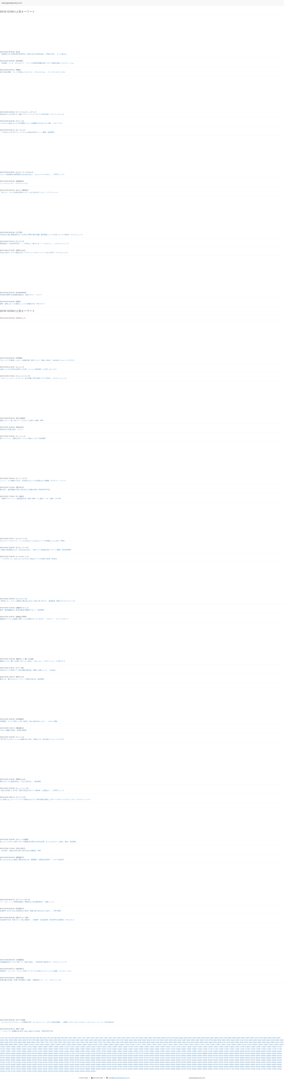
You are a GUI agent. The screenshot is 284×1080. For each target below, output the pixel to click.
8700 (188, 1042)
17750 (279, 1049)
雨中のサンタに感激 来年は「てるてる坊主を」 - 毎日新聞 (20, 781)
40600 (173, 1069)
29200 (88, 1060)
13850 (146, 1047)
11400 (169, 1044)
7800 (108, 1042)
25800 (8, 1058)
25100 (215, 1055)
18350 (61, 1051)
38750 (258, 1066)
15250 (13, 1049)
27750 (215, 1058)
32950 (205, 1062)
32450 (152, 1062)
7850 (113, 1042)
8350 (157, 1042)
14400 (205, 1047)
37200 (93, 1066)
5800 (215, 1040)
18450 (72, 1051)
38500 (231, 1066)
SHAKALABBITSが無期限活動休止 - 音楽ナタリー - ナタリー (21, 295)
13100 (66, 1047)
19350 (168, 1051)
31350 (34, 1062)
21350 (98, 1053)
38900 (274, 1066)
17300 (231, 1049)
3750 (33, 1040)
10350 (57, 1044)
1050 (74, 1038)
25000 (205, 1055)
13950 (157, 1047)
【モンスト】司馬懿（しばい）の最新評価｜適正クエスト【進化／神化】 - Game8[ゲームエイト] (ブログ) (37, 360)
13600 (120, 1047)
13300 (88, 1047)
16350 (130, 1049)
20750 (34, 1053)
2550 (207, 1038)
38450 (226, 1066)
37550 (130, 1066)
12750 (29, 1047)
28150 (258, 1058)
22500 (221, 1053)
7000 (37, 1042)
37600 (136, 1066)
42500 (93, 1071)
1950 (154, 1038)
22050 (173, 1053)
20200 (258, 1051)
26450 (77, 1058)
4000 (55, 1040)
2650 (216, 1038)
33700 (2, 1064)
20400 (279, 1051)
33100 (221, 1062)
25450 (253, 1055)
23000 (274, 1053)
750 (52, 1038)
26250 (56, 1058)
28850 (50, 1060)
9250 (237, 1042)
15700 (61, 1049)
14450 (210, 1047)
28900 (56, 1060)
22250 (194, 1053)
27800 (221, 1058)
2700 (221, 1038)
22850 (258, 1053)
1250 (92, 1038)
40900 (205, 1069)
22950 (269, 1053)
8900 (206, 1042)
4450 (95, 1040)
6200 (250, 1040)
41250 (242, 1069)
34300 (66, 1064)
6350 (264, 1040)
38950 (279, 1066)
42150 (56, 1071)
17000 (199, 1049)
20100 (247, 1051)
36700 (40, 1066)
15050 (274, 1047)
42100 (50, 1071)
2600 (212, 1038)
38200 (199, 1066)
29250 (93, 1060)
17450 (247, 1049)
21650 (130, 1053)
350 (23, 1038)
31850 (88, 1062)
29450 (114, 1060)
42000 (40, 1071)
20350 (274, 1051)
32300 (136, 1062)
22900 (263, 1053)
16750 (173, 1049)
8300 (153, 1042)
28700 (34, 1060)
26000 (29, 1058)
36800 (50, 1066)
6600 (2, 1042)
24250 (125, 1055)
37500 (125, 1066)
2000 (159, 1038)
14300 (194, 1047)
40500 (162, 1069)
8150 (140, 1042)
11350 (164, 1044)
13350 (93, 1047)
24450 (146, 1055)
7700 (100, 1042)
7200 (55, 1042)
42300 (72, 1071)
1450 (110, 1038)
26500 (82, 1058)
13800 (141, 1047)
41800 (18, 1071)
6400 (268, 1040)
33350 (247, 1062)
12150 (249, 1044)
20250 (263, 1051)
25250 (231, 1055)
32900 (199, 1062)
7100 (46, 1042)
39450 (50, 1069)
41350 (253, 1069)
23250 (18, 1055)
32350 (141, 1062)
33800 (13, 1064)
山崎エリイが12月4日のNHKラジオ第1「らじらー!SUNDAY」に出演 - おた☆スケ (28, 369)
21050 (66, 1053)
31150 (13, 1062)
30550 (231, 1060)
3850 (42, 1040)
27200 (157, 1058)
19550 (189, 1051)
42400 (82, 1071)
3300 (274, 1038)
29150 (82, 1060)
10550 (79, 1044)
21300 (93, 1053)
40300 (141, 1069)
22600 (231, 1053)
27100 (146, 1058)
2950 (243, 1038)
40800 (194, 1069)
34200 (56, 1064)
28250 (269, 1058)
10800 (105, 1044)
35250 (168, 1064)
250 (16, 1038)
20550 (13, 1053)
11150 (143, 1044)
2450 (199, 1038)
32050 (109, 1062)
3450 (6, 1040)
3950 (51, 1040)
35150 (157, 1064)
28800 (45, 1060)
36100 (258, 1064)
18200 (45, 1051)
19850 (221, 1051)
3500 (11, 1040)
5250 (166, 1040)
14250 (189, 1047)
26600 (93, 1058)
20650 (24, 1053)
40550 (168, 1069)
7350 (69, 1042)
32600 (168, 1062)
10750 (100, 1044)
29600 (130, 1060)
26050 (34, 1058)
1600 (123, 1038)
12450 (281, 1044)
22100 (178, 1053)
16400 (136, 1049)
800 (55, 1038)
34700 (109, 1064)
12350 (270, 1044)
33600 (274, 1062)
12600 (13, 1047)
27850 (226, 1058)
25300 (237, 1055)
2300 (185, 1038)
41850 (24, 1071)
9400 (250, 1042)
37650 (141, 1066)
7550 (86, 1042)
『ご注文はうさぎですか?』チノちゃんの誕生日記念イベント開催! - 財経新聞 (27, 132)
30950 (274, 1060)
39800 (88, 1069)
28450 (8, 1060)
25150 (221, 1055)
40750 (189, 1069)
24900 (194, 1055)
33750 (8, 1064)
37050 (77, 1066)
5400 (179, 1040)
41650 (2, 1071)
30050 (178, 1060)
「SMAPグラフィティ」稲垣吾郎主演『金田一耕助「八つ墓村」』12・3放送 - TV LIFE (30, 498)
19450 (178, 1051)
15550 (45, 1049)
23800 (77, 1055)
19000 (130, 1051)
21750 (141, 1053)
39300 (34, 1069)
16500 (146, 1049)
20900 (50, 1053)
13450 (104, 1047)
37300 (104, 1066)
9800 (2, 1044)
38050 (183, 1066)
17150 (215, 1049)
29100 (77, 1060)
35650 (210, 1064)
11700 (201, 1044)
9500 (259, 1042)
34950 (136, 1064)
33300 (242, 1062)
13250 (82, 1047)
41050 (221, 1069)
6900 (29, 1042)
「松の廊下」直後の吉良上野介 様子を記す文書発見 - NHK (20, 850)
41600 (279, 1069)
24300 (130, 1055)
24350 (136, 1055)
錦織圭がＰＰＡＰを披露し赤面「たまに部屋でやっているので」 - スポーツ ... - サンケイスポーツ (34, 619)
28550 (18, 1060)
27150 (152, 1058)
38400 (221, 1066)
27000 (136, 1058)
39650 (72, 1069)
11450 (175, 1044)
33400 (253, 1062)
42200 (61, 1071)
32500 (157, 1062)
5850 (219, 1040)
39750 (82, 1069)
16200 (114, 1049)
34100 (45, 1064)
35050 (146, 1064)
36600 (29, 1066)
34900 (130, 1064)
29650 (136, 1060)
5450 (184, 1040)
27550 (194, 1058)
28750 (40, 1060)
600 (41, 1038)
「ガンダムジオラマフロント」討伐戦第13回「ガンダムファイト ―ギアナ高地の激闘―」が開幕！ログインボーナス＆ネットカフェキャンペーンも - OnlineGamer (57, 1022)
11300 (159, 1044)
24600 (162, 1055)
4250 (77, 1040)
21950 (162, 1053)
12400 (276, 1044)
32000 (104, 1062)
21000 (61, 1053)
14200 (183, 1047)
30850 (263, 1060)
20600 (18, 1053)
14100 (173, 1047)
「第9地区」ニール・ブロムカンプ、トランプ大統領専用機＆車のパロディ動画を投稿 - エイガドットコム (37, 63)
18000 (24, 1051)
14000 (162, 1047)
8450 (166, 1042)
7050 (42, 1042)
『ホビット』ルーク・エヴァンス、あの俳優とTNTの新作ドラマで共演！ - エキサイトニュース (33, 378)
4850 (131, 1040)
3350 (278, 1038)
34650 (104, 1064)
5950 (228, 1040)
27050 (141, 1058)
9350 (246, 1042)
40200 (130, 1069)
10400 (63, 1044)
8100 (135, 1042)
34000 (34, 1064)
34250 (61, 1064)
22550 (226, 1053)
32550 (162, 1062)
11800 (212, 1044)
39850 (93, 1069)
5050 (148, 1040)
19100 (141, 1051)
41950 (34, 1071)
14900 (258, 1047)
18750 (104, 1051)
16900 (189, 1049)
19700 (205, 1051)
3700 (29, 1040)
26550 (88, 1058)
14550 (221, 1047)
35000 (141, 1064)
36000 (247, 1064)
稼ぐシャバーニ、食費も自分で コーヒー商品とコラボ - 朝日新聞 (22, 438)
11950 (228, 1044)
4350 (86, 1040)
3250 (270, 1038)
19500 (183, 1051)
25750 (2, 1058)
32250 (130, 1062)
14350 (199, 1047)
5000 (144, 1040)
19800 (215, 1051)
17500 (253, 1049)
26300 (61, 1058)
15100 (279, 1047)
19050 (136, 1051)
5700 (206, 1040)
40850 (199, 1069)
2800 (230, 1038)
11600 (191, 1044)
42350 (77, 1071)
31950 (98, 1062)
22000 (168, 1053)
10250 (47, 1044)
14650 (231, 1047)
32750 (183, 1062)
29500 (120, 1060)
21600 (125, 1053)
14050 (168, 1047)
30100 (183, 1060)
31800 (82, 1062)
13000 (56, 1047)
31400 (40, 1062)
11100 (137, 1044)
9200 (233, 1042)
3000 (247, 1038)
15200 (8, 1049)
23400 (34, 1055)
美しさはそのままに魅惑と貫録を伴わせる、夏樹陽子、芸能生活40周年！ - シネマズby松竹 (32, 859)
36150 (263, 1064)
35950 (242, 1064)
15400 (29, 1049)
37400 (114, 1066)
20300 (269, 1051)
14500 (215, 1047)
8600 (179, 1042)
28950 (61, 1060)
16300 (125, 1049)
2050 (163, 1038)
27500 (189, 1058)
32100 (114, 1062)
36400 (8, 1066)
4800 (126, 1040)
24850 (189, 1055)
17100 (210, 1049)
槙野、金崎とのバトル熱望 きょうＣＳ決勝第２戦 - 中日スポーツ (22, 304)
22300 (199, 1053)
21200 (82, 1053)
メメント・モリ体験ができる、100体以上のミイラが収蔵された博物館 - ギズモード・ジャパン (33, 480)
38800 (263, 1066)
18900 (120, 1051)
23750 (72, 1055)
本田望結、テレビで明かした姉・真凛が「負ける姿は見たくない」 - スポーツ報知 (28, 721)
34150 (50, 1064)
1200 (88, 1038)
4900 (135, 1040)
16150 (109, 1049)
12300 (265, 1044)
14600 (226, 1047)
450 (30, 1038)
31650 (66, 1062)
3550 (15, 1040)
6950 (33, 1042)
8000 (126, 1042)
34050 (40, 1064)
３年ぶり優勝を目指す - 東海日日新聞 (13, 730)
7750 (104, 1042)
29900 (162, 1060)
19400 (173, 1051)
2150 (172, 1038)
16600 (157, 1049)
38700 (253, 1066)
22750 (247, 1053)
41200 (237, 1069)
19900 (226, 1051)
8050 (131, 1042)
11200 (148, 1044)
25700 (279, 1055)
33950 (29, 1064)
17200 (221, 1049)
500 (34, 1038)
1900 (150, 1038)
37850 (162, 1066)
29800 (152, 1060)
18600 (88, 1051)
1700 (132, 1038)
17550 (258, 1049)
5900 (224, 1040)
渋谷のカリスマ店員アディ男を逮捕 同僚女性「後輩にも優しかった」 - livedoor (28, 670)
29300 (98, 1060)
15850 (77, 1049)
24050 (104, 1055)
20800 (40, 1053)
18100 (34, 1051)
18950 (125, 1051)
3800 (37, 1040)
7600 (91, 1042)
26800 (114, 1058)
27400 (178, 1058)
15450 (34, 1049)
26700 (104, 1058)
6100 (242, 1040)
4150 (69, 1040)
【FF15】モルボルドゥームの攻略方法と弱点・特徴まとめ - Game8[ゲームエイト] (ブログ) (32, 739)
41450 (263, 1069)
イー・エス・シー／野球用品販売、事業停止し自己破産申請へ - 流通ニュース (27, 902)
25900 (18, 1058)
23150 (8, 1055)
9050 (219, 1042)
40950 (210, 1069)
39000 (2, 1069)
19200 (152, 1051)
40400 (152, 1069)
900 (62, 1038)
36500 (18, 1066)
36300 (279, 1064)
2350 (190, 1038)
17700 (274, 1049)
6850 (24, 1042)
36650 (34, 1066)
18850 (114, 1051)
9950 (15, 1044)
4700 (117, 1040)
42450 (88, 1071)
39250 (29, 1069)
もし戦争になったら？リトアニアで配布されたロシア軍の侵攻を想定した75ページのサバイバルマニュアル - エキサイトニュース (45, 799)
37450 (120, 1066)
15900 (82, 1049)
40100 (120, 1069)
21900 (157, 1053)
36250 (274, 1064)
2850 (234, 1038)
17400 (242, 1049)
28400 (2, 1060)
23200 (13, 1055)
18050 (29, 1051)
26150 (45, 1058)
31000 (279, 1060)
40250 (136, 1069)
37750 (152, 1066)
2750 (225, 1038)
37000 (72, 1066)
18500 (77, 1051)
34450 (82, 1064)
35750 (221, 1064)
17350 (237, 1049)
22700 (242, 1053)
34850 (125, 1064)
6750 (15, 1042)
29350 (104, 1060)
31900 (93, 1062)
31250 (24, 1062)
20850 (45, 1053)
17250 (226, 1049)
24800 (183, 1055)
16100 (104, 1049)
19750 (210, 1051)
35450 (189, 1064)
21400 (104, 1053)
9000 (215, 1042)
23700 (66, 1055)
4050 (60, 1040)
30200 (194, 1060)
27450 (183, 1058)
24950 (199, 1055)
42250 (66, 1071)
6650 (6, 1042)
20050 (242, 1051)
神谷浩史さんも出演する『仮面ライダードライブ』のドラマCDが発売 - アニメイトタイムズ (32, 114)
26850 (120, 1058)
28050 (247, 1058)
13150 (72, 1047)
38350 (215, 1066)
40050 (114, 1069)
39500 (56, 1069)
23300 (24, 1055)
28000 (242, 1058)
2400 (194, 1038)
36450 (13, 1066)
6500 (277, 1040)
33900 (24, 1064)
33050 (215, 1062)
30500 (226, 1060)
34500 (88, 1064)
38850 (269, 1066)
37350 (109, 1066)
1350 (101, 1038)
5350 (175, 1040)
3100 (256, 1038)
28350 (279, 1058)
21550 (120, 1053)
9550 (264, 1042)
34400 (77, 1064)
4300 (82, 1040)
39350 (40, 1069)
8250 (148, 1042)
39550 (61, 1069)
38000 (178, 1066)
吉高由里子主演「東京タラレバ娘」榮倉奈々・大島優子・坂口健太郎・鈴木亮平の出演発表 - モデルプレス (37, 920)
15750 (66, 1049)
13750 (136, 1047)
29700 (141, 1060)
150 (9, 1038)
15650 (56, 1049)
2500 (203, 1038)
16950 (194, 1049)
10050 (26, 1044)
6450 (273, 1040)
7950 (122, 1042)
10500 (73, 1044)
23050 (279, 1053)
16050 (98, 1049)
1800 (141, 1038)
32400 (146, 1062)
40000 (109, 1069)
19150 (146, 1051)
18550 (82, 1051)
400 (27, 1038)
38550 (237, 1066)
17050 (205, 1049)
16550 (152, 1049)
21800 (146, 1053)
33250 (237, 1062)
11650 (196, 1044)
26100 (40, 1058)
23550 (50, 1055)
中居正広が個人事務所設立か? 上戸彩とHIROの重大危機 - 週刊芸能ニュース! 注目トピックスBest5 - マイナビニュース (41, 234)
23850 (82, 1055)
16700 (168, 1049)
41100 (226, 1069)
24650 (168, 1055)
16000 (93, 1049)
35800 (226, 1064)
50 (3, 1038)
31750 (77, 1062)
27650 (205, 1058)
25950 (24, 1058)
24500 (152, 1055)
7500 (82, 1042)
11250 (153, 1044)
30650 (242, 1060)
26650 (98, 1058)
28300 (274, 1058)
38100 (189, 1066)
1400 (105, 1038)
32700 (178, 1062)
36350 (2, 1066)
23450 (40, 1055)
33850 (18, 1064)
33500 (263, 1062)
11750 (207, 1044)
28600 (24, 1060)
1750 (136, 1038)
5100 (153, 1040)
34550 (93, 1064)
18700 (98, 1051)
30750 (253, 1060)
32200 (125, 1062)
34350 (72, 1064)
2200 (176, 1038)
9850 (6, 1044)
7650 (95, 1042)
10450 (68, 1044)
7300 (64, 1042)
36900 (61, 1066)
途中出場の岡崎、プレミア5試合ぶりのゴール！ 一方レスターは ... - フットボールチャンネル (32, 72)
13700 (130, 1047)
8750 (193, 1042)
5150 (157, 1040)
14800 (247, 1047)
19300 (162, 1051)
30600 (237, 1060)
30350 (210, 1060)
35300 (173, 1064)
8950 (211, 1042)
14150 (178, 1047)
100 (5, 1038)
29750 (146, 1060)
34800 (120, 1064)
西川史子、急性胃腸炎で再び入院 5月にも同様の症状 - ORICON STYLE (25, 489)
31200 (18, 1062)
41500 (269, 1069)
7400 (73, 1042)
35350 (178, 1064)
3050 (252, 1038)
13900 (152, 1047)
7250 (60, 1042)
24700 (173, 1055)
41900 (29, 1071)
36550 (24, 1066)
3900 (46, 1040)
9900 (11, 1044)
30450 (221, 1060)
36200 (269, 1064)
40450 (157, 1069)
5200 (162, 1040)
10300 (52, 1044)
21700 (136, 1053)
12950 (50, 1047)
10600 (84, 1044)
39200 (24, 1069)
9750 (282, 1042)
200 (13, 1038)
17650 (269, 1049)
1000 (70, 1038)
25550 (263, 1055)
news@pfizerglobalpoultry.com (119, 1078)
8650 (184, 1042)
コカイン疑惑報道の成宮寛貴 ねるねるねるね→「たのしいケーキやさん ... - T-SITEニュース (32, 174)
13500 (109, 1047)
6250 (255, 1040)
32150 (120, 1062)
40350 (146, 1069)
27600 (199, 1058)
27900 (231, 1058)
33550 (269, 1062)
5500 (188, 1040)
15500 (40, 1049)
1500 (114, 1038)
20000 (237, 1051)
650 (44, 1038)
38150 (194, 1066)
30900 (269, 1060)
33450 (258, 1062)
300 (20, 1038)
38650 (247, 1066)
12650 (18, 1047)
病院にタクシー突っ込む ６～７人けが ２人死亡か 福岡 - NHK (21, 420)
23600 (56, 1055)
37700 (146, 1066)
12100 (244, 1044)
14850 (253, 1047)
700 (48, 1038)
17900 (13, 1051)
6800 (20, 1042)
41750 (13, 1071)
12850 (40, 1047)
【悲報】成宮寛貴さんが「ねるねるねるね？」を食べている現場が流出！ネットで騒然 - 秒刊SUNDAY (35, 550)
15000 (269, 1047)
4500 (100, 1040)
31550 (56, 1062)
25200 (226, 1055)
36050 (253, 1064)
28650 (29, 1060)
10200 (41, 1044)
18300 (56, 1051)
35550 (199, 1064)
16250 (120, 1049)
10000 (20, 1044)
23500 (45, 1055)
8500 (171, 1042)
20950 (56, 1053)
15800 (72, 1049)
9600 (268, 1042)
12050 (239, 1044)
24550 (157, 1055)
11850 (217, 1044)
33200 (231, 1062)
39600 (66, 1069)
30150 (189, 1060)
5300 (171, 1040)
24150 (114, 1055)
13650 (125, 1047)
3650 (24, 1040)
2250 (181, 1038)
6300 (259, 1040)
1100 (79, 1038)
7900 (117, 1042)
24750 (178, 1055)
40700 (183, 1069)
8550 (175, 1042)
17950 (18, 1051)
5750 (211, 1040)
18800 (109, 1051)
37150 (88, 1066)
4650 (113, 1040)
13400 (98, 1047)
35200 (162, 1064)
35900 (237, 1064)
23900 (88, 1055)
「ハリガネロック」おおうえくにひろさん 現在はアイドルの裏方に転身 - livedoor (28, 559)
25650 (274, 1055)
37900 (168, 1066)
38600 (242, 1066)
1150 (83, 1038)
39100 (13, 1069)
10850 (111, 1044)
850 (59, 1038)
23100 (2, 1055)
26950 (130, 1058)
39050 (8, 1069)
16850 (183, 1049)
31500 (50, 1062)
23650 (61, 1055)
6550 (282, 1040)
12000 (233, 1044)
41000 (215, 1069)
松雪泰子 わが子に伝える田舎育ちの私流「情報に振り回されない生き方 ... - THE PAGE (30, 911)
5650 (202, 1040)
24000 (98, 1055)
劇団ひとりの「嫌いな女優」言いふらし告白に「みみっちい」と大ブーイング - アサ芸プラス (32, 661)
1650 (128, 1038)
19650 (199, 1051)
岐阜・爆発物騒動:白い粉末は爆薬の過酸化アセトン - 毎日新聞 (22, 610)
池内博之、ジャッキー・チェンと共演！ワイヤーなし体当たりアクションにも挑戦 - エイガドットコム (35, 971)
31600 (61, 1062)
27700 (210, 1058)
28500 (13, 1060)
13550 (114, 1047)
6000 (233, 1040)
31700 (72, 1062)
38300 (210, 1066)
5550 (193, 1040)
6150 (246, 1040)
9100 (224, 1042)
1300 (97, 1038)
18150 (40, 1051)
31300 (29, 1062)
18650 (93, 1051)
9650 (273, 1042)
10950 (121, 1044)
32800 (189, 1062)
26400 (72, 1058)
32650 (173, 1062)
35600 (205, 1064)
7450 (77, 1042)
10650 (89, 1044)
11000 (127, 1044)
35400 (183, 1064)
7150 (51, 1042)
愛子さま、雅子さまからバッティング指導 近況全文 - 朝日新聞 (22, 679)
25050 (210, 1055)
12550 (8, 1047)
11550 (185, 1044)
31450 (45, 1062)
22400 (210, 1053)
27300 (168, 1058)
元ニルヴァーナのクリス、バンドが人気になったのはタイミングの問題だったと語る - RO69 (32, 541)
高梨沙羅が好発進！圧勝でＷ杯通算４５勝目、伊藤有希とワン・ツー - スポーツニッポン (31, 980)
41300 (247, 1069)
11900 (223, 1044)
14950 (263, 1047)
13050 (61, 1047)
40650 (178, 1069)
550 (37, 1038)
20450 (2, 1053)
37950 (173, 1066)
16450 (141, 1049)
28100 (253, 1058)
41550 (274, 1069)
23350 (29, 1055)
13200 (77, 1047)
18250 (50, 1051)
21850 (152, 1053)
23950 (93, 1055)
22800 (253, 1053)
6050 (237, 1040)
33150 (226, 1062)
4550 (104, 1040)
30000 (173, 1060)
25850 (13, 1058)
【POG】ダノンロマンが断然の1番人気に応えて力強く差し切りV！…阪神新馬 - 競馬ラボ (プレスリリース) (37, 601)
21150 (77, 1053)
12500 (2, 1047)
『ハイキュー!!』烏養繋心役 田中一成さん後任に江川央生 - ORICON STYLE (26, 1031)
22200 (189, 1053)
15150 (2, 1049)
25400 (247, 1055)
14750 (242, 1047)
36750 (45, 1066)
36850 (56, 1066)
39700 (77, 1069)
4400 (91, 1040)
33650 (279, 1062)
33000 (210, 1062)
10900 (116, 1044)
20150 (253, 1051)
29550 (125, 1060)
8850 (202, 1042)
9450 (255, 1042)
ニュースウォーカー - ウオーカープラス (14, 183)
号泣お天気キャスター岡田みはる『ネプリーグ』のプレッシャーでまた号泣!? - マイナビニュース (34, 252)
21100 (72, 1053)
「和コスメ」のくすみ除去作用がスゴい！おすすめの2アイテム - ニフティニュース (29, 192)
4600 (108, 1040)
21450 (109, 1053)
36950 (66, 1066)
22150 (183, 1053)
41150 (231, 1069)
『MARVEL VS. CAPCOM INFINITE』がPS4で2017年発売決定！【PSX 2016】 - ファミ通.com (33, 54)
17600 (263, 1049)
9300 (242, 1042)
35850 (231, 1064)
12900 (45, 1047)
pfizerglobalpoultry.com (12, 2)
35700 (215, 1064)
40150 (125, 1069)
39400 (45, 1069)
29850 (157, 1060)
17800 (2, 1051)
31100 (8, 1062)
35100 (152, 1064)
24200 (120, 1055)
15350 (24, 1049)
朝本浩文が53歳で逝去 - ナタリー (11, 429)
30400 (215, 1060)
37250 (98, 1066)
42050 (45, 1071)
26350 (66, 1058)
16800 (178, 1049)
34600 (98, 1064)
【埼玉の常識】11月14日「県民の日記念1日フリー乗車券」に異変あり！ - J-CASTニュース (32, 790)
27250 (162, 1058)
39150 (18, 1069)
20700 (29, 1053)
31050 (2, 1062)
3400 (2, 1040)
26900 (125, 1058)
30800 (258, 1060)
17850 (8, 1051)
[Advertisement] (66, 32)
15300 (18, 1049)
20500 (8, 1053)
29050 (72, 1060)
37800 (157, 1066)
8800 (197, 1042)
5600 (197, 1040)
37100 (82, 1066)
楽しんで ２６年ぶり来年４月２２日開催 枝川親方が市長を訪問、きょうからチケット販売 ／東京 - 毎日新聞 (38, 841)
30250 (199, 1060)
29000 (66, 1060)
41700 (8, 1071)
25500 (258, 1055)
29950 (168, 1060)
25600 (269, 1055)
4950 (140, 1040)
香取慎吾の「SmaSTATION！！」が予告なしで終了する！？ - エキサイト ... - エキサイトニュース (34, 243)
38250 (205, 1066)
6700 (11, 1042)
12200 (254, 1044)
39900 (98, 1069)
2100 (168, 1038)
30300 (205, 1060)
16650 (162, 1049)
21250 (88, 1053)
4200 (73, 1040)
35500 (194, 1064)
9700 (277, 1042)
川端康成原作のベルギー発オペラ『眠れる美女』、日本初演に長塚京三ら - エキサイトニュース (33, 962)
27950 (237, 1058)
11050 (132, 1044)
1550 (119, 1038)
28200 (263, 1058)
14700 (237, 1047)
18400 (66, 1051)
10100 (31, 1044)
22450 (215, 1053)
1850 (145, 1038)
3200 (265, 1038)
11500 (180, 1044)
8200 (144, 1042)
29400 (109, 1060)
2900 (239, 1038)
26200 (50, 1058)
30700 (247, 1060)
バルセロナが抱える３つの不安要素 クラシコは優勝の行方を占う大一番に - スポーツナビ (31, 123)
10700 (95, 1044)
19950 (231, 1051)
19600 (194, 1051)
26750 (109, 1058)
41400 (258, 1069)
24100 (109, 1055)
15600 (50, 1049)
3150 (261, 1038)
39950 (104, 1069)
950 (66, 1038)
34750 (114, 1064)
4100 (64, 1040)
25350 (242, 1055)
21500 (114, 1053)
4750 (122, 1040)
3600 (20, 1040)
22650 (237, 1053)
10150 (36, 1044)
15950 (88, 1049)
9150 (228, 1042)
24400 (141, 1055)
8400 (162, 1042)
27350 (173, 1058)
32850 (194, 1062)
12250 (260, 1044)
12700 (24, 1047)
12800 (34, 1047)
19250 (157, 1051)
